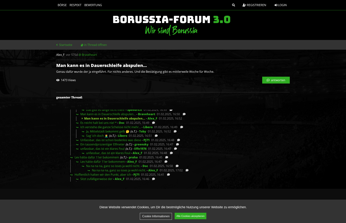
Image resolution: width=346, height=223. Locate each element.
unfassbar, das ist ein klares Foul (102, 149)
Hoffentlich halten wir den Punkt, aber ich (103, 175)
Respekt (75, 5)
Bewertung (93, 5)
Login (282, 5)
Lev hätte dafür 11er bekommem (97, 157)
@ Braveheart (88, 55)
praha (133, 157)
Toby (142, 131)
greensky (141, 144)
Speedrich (134, 110)
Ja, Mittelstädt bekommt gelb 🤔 (107, 131)
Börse (62, 5)
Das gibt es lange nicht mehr (105, 110)
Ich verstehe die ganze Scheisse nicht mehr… (111, 127)
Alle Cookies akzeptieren (190, 216)
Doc (122, 123)
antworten (277, 80)
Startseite (65, 45)
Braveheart (146, 114)
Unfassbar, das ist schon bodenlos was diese (111, 140)
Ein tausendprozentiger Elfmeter (102, 144)
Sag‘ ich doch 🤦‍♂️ (97, 136)
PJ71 (146, 140)
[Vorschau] (170, 110)
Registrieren (256, 5)
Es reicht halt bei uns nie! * (98, 123)
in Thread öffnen (95, 45)
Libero (148, 127)
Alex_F (152, 118)
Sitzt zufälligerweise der (96, 179)
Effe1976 (140, 149)
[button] (233, 5)
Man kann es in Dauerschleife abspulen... (108, 114)
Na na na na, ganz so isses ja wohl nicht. (113, 166)
